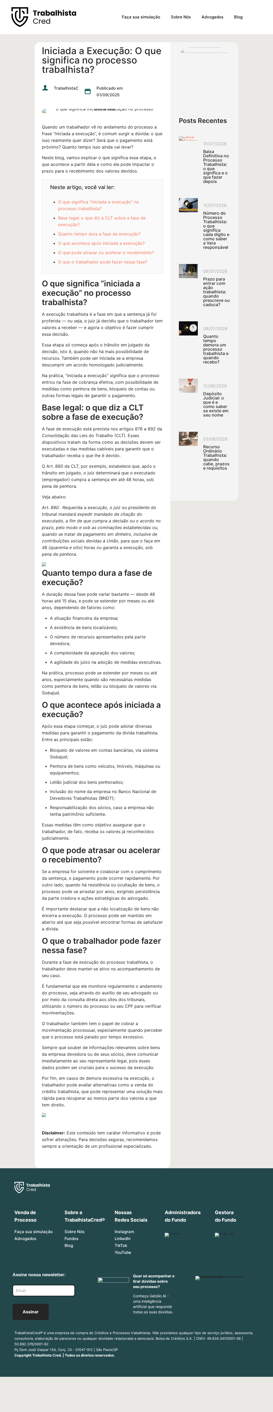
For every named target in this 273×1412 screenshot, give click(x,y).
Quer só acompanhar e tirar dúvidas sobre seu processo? (153, 1281)
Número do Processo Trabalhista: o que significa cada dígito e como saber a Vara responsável (216, 230)
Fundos (71, 1238)
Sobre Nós (75, 1231)
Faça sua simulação (33, 1231)
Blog (69, 1245)
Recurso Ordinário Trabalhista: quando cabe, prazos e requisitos (216, 457)
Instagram (124, 1231)
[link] (204, 76)
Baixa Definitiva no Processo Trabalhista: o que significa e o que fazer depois (216, 166)
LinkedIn (123, 1238)
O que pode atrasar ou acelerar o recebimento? (106, 252)
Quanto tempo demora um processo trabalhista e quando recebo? (215, 349)
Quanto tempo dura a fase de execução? (99, 234)
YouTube (123, 1252)
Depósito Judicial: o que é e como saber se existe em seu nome (215, 404)
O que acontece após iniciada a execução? (101, 243)
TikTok (121, 1245)
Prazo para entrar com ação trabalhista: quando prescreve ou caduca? (216, 291)
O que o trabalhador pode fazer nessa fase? (102, 262)
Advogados (25, 1238)
